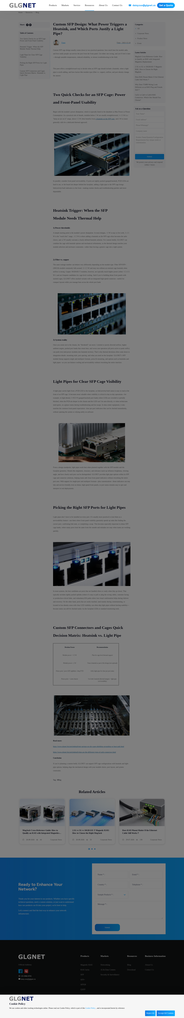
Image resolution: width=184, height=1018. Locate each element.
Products (53, 5)
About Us (103, 5)
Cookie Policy (90, 1008)
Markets (65, 5)
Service (76, 5)
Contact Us (117, 5)
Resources (89, 5)
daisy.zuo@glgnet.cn (144, 5)
